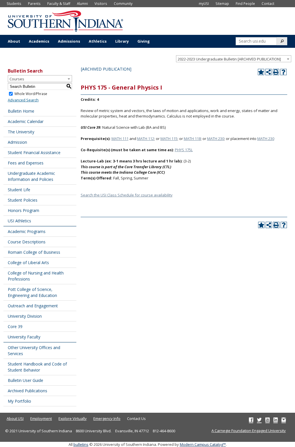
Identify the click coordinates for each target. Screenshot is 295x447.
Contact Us (136, 418)
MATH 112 (145, 138)
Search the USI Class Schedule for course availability (127, 195)
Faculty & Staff (58, 3)
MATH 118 (192, 138)
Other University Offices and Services (34, 350)
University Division (25, 316)
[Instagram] (283, 420)
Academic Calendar (26, 121)
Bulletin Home (21, 111)
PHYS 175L (184, 149)
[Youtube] (267, 420)
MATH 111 (119, 138)
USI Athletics (19, 220)
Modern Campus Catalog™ (203, 444)
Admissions (69, 41)
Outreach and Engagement (33, 305)
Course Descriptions (27, 242)
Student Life (19, 189)
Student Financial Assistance (34, 152)
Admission (17, 142)
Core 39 (15, 326)
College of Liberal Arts (28, 262)
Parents (34, 3)
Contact (268, 3)
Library (122, 41)
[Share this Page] (268, 72)
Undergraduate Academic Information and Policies (31, 176)
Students (14, 3)
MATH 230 (215, 138)
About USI (15, 418)
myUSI (204, 3)
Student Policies (22, 200)
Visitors (100, 3)
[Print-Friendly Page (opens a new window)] (276, 72)
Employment (41, 418)
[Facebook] (251, 420)
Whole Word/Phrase (30, 93)
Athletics (98, 41)
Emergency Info (106, 418)
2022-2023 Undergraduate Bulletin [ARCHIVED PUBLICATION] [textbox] (229, 59)
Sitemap (222, 3)
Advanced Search (23, 100)
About (14, 41)
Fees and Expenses (26, 163)
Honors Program (23, 210)
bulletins (80, 444)
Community (123, 3)
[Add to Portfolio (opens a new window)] (261, 72)
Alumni (82, 3)
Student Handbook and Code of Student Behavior (37, 367)
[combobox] (233, 58)
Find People (245, 3)
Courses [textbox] (17, 79)
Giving (143, 41)
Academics (39, 41)
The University (21, 132)
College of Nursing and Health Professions (36, 276)
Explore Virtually (72, 418)
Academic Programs (27, 231)
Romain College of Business (34, 252)
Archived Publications (27, 390)
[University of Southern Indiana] (65, 20)
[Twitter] (259, 420)
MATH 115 (168, 138)
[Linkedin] (275, 420)
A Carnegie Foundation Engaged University (248, 430)
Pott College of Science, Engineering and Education (32, 292)
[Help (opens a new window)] (283, 72)
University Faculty (24, 337)
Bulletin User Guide (25, 380)
